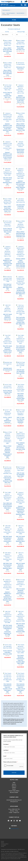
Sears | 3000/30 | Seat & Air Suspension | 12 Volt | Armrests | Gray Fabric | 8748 (20, 446)
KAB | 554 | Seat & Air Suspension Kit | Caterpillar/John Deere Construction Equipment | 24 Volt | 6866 (7, 630)
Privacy (2, 842)
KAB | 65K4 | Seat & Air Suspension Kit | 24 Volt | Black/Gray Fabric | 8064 (7, 566)
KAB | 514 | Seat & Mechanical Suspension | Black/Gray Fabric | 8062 (20, 539)
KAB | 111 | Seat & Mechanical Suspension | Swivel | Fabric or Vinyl (20, 592)
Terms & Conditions (4, 843)
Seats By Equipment (10, 13)
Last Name (6, 750)
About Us (14, 786)
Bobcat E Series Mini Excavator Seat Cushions (20, 151)
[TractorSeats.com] (7, 2)
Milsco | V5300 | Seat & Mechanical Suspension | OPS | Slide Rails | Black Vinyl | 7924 (20, 127)
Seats (3, 13)
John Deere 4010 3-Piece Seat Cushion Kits (20, 206)
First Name (6, 744)
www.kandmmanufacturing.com (14, 800)
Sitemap (2, 846)
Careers (14, 787)
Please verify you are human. (10, 761)
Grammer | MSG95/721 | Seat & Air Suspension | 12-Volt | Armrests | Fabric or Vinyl (7, 155)
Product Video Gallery (14, 790)
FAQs (14, 782)
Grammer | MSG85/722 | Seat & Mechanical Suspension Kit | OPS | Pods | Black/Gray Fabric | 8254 (20, 511)
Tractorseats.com (6, 10)
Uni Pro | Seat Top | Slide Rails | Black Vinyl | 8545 (7, 652)
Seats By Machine (20, 13)
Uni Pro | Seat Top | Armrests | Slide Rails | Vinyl (7, 392)
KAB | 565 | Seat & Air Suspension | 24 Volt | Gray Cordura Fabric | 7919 (7, 539)
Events (14, 789)
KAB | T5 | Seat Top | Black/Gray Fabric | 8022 (20, 474)
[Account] (22, 1)
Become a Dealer (14, 792)
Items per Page (21, 31)
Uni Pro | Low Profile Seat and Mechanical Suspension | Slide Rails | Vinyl (7, 479)
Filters (16, 19)
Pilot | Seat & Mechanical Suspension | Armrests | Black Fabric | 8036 (20, 397)
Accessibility (3, 845)
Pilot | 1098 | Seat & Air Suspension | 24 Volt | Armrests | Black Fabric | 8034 (7, 506)
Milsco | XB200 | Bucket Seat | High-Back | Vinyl (20, 48)
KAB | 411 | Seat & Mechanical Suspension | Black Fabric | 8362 (20, 566)
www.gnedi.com (14, 801)
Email (5, 756)
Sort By (7, 31)
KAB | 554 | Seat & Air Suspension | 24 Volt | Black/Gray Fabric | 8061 (7, 181)
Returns (14, 784)
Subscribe (14, 772)
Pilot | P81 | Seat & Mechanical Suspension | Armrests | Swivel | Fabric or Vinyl (7, 349)
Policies (2, 841)
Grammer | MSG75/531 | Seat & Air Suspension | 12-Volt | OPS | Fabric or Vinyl (20, 99)
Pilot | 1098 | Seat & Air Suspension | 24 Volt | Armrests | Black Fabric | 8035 (20, 349)
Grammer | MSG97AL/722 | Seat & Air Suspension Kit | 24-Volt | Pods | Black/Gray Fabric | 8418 (7, 596)
